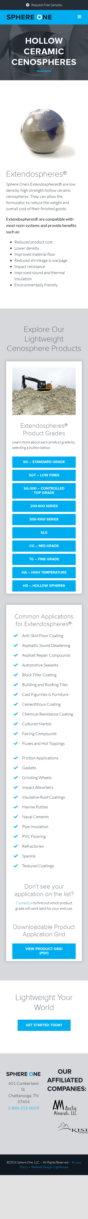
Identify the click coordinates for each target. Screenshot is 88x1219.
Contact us (24, 903)
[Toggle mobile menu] (80, 17)
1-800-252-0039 (23, 1107)
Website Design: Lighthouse (49, 1167)
